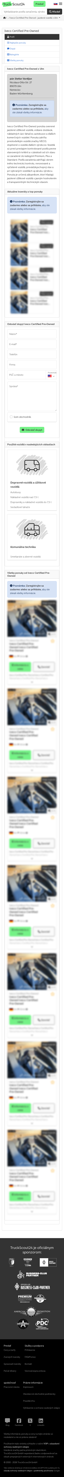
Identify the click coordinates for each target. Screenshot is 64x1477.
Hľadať (56, 11)
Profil (11, 36)
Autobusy (15, 492)
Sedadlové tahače (20, 507)
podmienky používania (43, 1470)
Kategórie (14, 54)
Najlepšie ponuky (17, 42)
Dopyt (12, 48)
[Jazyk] (55, 4)
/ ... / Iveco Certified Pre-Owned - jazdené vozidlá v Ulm (32, 17)
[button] (60, 4)
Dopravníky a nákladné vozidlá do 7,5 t (30, 502)
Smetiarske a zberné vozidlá (25, 556)
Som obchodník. (22, 416)
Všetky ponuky (16, 60)
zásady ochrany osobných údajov (18, 1470)
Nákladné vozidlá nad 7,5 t (24, 497)
